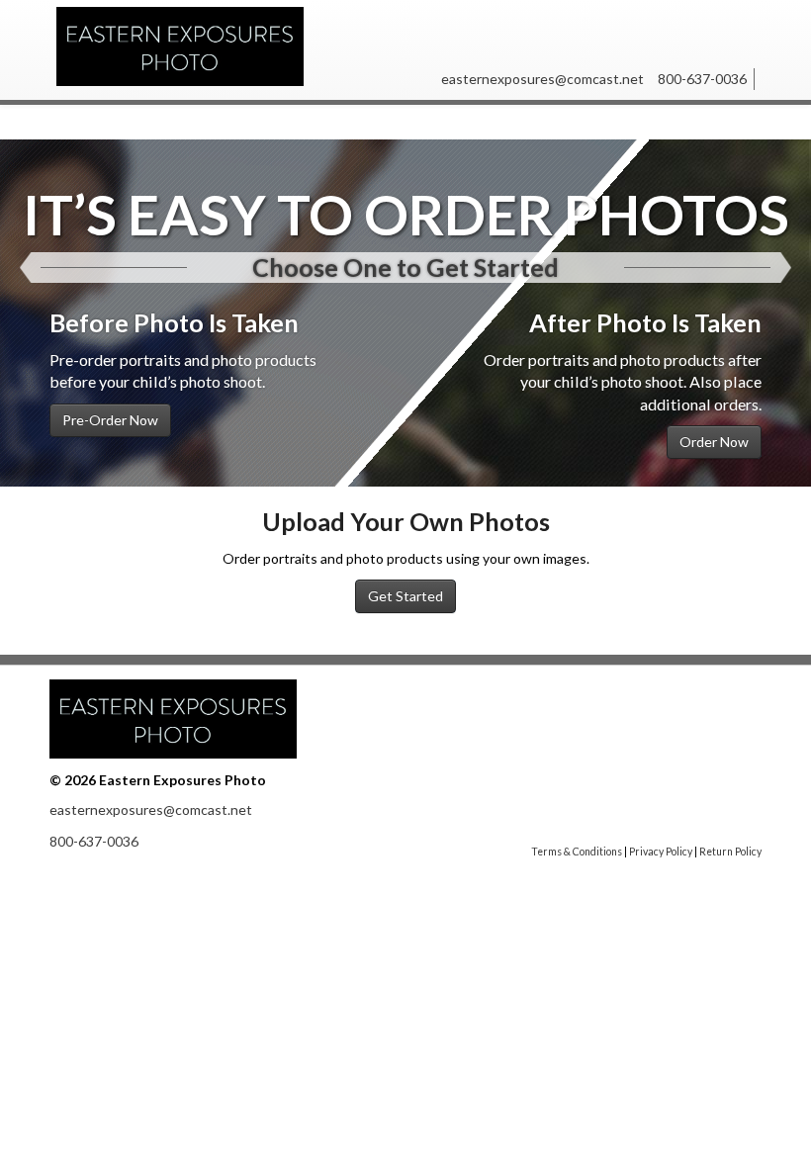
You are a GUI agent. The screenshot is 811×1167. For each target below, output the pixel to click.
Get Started (405, 595)
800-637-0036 (702, 78)
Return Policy (730, 851)
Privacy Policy (660, 851)
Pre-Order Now (110, 419)
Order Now (714, 441)
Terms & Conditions (576, 851)
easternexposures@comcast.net (542, 78)
